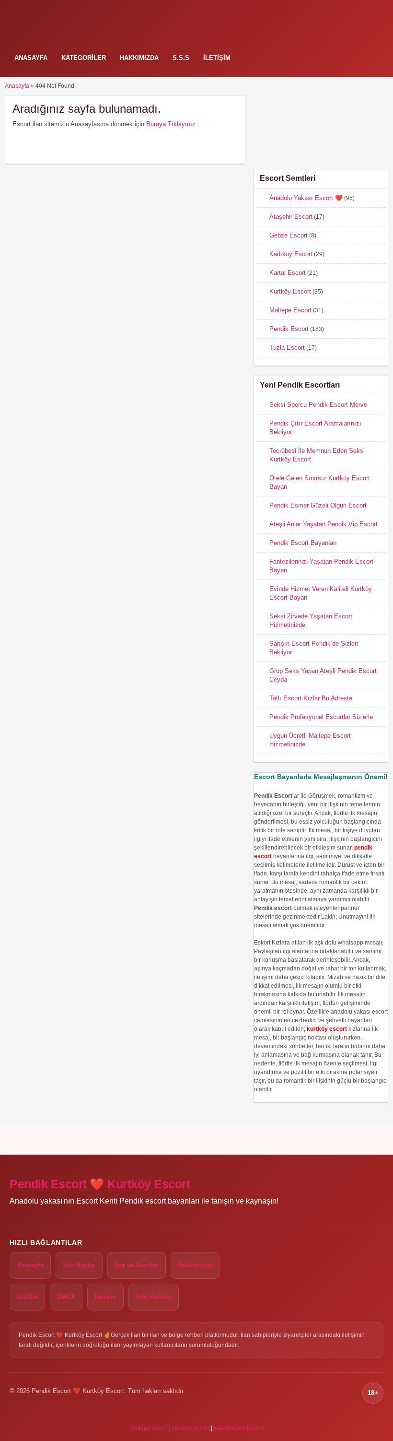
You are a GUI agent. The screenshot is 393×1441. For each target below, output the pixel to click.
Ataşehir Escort (290, 216)
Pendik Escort (289, 328)
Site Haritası (154, 1296)
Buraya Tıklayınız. (171, 124)
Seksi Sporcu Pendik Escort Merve (318, 404)
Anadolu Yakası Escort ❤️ (306, 197)
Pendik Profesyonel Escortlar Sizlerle (321, 716)
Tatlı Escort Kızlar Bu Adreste (310, 698)
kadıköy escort (190, 1428)
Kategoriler (83, 57)
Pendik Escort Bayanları (303, 542)
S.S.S (181, 57)
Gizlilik (27, 1296)
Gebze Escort (288, 235)
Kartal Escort (287, 272)
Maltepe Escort (290, 310)
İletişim (217, 57)
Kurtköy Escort (290, 291)
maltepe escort (148, 1428)
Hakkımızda (139, 57)
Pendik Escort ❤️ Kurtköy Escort (100, 1184)
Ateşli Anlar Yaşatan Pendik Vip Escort (323, 524)
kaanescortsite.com (239, 1428)
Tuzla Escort (287, 347)
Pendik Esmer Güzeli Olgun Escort (318, 505)
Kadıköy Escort (290, 254)
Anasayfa (30, 57)
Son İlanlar (79, 1265)
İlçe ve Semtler (137, 1265)
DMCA (66, 1296)
